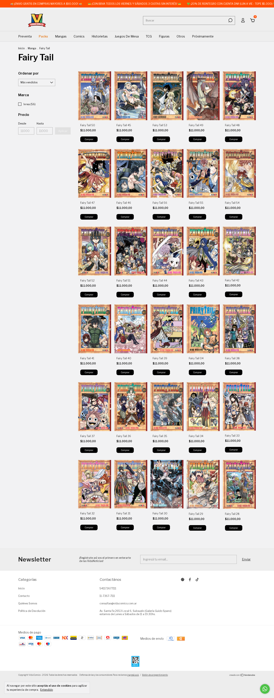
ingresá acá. (133, 675)
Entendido (46, 689)
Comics (79, 36)
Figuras (164, 36)
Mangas (61, 36)
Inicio (21, 48)
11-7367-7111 (107, 596)
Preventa (25, 36)
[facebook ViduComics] (190, 579)
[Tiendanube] (242, 675)
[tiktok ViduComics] (197, 579)
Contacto (24, 596)
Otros (181, 36)
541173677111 (108, 588)
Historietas (100, 36)
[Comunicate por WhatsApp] (265, 689)
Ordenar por (28, 73)
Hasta (40, 123)
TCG (149, 36)
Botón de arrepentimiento (155, 675)
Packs (43, 36)
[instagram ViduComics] (182, 579)
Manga (32, 48)
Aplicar (62, 131)
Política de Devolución (31, 611)
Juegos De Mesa (127, 36)
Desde (22, 123)
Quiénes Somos (27, 603)
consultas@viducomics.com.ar (118, 603)
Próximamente (203, 36)
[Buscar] (230, 20)
